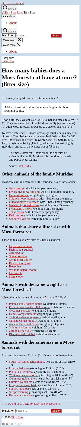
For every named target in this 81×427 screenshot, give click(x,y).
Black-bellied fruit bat (22, 334)
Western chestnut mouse (23, 375)
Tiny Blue (17, 417)
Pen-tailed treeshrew (21, 371)
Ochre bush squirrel (20, 259)
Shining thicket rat (20, 327)
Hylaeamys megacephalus (24, 191)
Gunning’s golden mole (23, 378)
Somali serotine (18, 256)
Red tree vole (17, 215)
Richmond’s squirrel (21, 249)
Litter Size (8, 61)
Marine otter (16, 276)
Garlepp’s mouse (19, 195)
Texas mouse (16, 212)
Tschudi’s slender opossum (25, 317)
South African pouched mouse (27, 361)
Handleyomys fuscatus (22, 314)
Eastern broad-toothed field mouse (29, 307)
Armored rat (16, 253)
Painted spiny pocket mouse (25, 303)
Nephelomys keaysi (20, 208)
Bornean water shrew (21, 395)
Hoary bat (15, 266)
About (13, 22)
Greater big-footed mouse (24, 205)
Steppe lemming (18, 392)
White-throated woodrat (23, 269)
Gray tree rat (16, 188)
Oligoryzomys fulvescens (24, 201)
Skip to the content (13, 3)
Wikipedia (25, 166)
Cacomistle (15, 273)
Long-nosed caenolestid (23, 385)
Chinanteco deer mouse (23, 320)
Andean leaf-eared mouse (24, 324)
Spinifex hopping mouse (23, 198)
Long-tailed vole (19, 368)
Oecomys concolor (20, 310)
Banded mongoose (20, 263)
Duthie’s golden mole (21, 381)
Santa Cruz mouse (20, 388)
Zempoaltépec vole (20, 330)
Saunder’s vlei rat (19, 218)
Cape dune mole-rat (20, 246)
